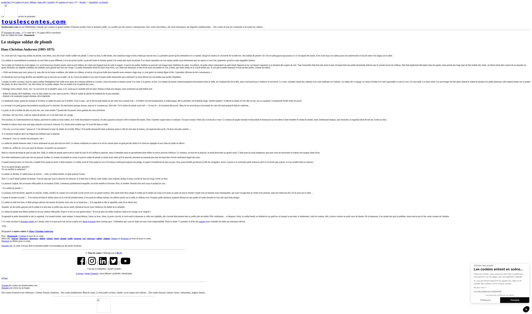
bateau (15, 238)
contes (18, 2)
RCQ (119, 253)
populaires (93, 2)
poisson (77, 238)
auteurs (62, 2)
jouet (56, 238)
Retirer (115, 238)
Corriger (23, 236)
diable (42, 238)
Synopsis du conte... (12, 32)
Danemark (12, 236)
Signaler (5, 246)
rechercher (5, 2)
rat (84, 238)
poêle (70, 238)
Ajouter (5, 285)
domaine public (27, 221)
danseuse (24, 238)
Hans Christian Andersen (41, 231)
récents (83, 2)
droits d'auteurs (89, 221)
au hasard (103, 2)
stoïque (106, 238)
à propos (80, 273)
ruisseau (91, 238)
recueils (50, 2)
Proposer (125, 238)
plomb (63, 238)
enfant (50, 238)
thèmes (33, 2)
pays (27, 2)
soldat (99, 238)
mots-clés (42, 2)
